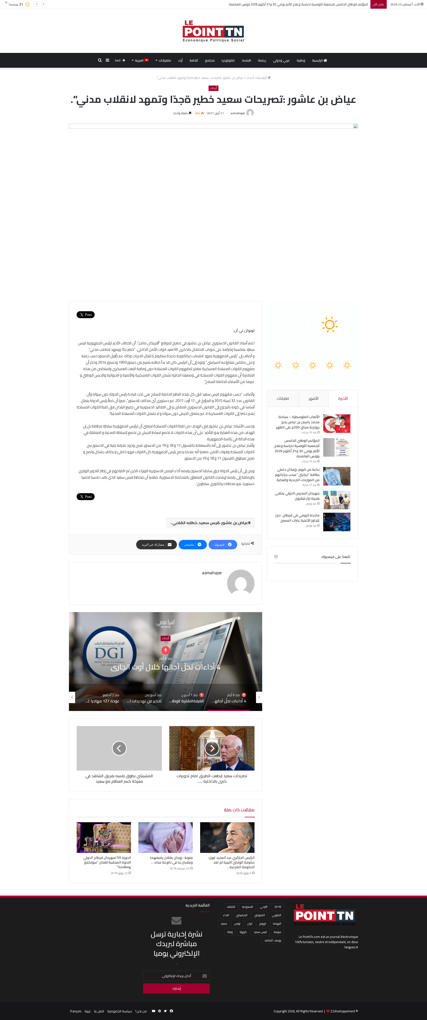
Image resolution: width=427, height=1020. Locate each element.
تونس (237, 923)
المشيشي (241, 915)
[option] (165, 661)
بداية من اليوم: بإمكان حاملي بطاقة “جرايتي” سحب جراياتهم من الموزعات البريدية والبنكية (308, 4)
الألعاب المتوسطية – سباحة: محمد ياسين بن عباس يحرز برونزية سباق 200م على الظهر (298, 422)
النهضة (277, 923)
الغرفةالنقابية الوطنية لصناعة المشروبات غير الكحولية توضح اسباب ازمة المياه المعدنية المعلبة (165, 666)
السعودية (247, 906)
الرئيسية (317, 60)
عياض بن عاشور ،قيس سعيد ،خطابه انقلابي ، (209, 522)
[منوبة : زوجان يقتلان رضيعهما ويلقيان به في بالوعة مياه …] (165, 837)
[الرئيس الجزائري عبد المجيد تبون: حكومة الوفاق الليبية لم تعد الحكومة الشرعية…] (227, 837)
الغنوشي (259, 915)
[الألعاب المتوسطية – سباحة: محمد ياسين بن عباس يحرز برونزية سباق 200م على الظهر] (336, 423)
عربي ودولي (281, 60)
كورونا (243, 932)
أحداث (250, 78)
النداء (226, 915)
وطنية (301, 60)
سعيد (224, 923)
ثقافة (194, 60)
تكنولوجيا (228, 60)
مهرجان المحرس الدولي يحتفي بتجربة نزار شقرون (297, 496)
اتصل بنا (99, 1011)
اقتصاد (246, 60)
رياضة (262, 60)
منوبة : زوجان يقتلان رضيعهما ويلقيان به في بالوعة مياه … (171, 859)
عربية (88, 1011)
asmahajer (238, 113)
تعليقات (283, 398)
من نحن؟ (141, 1011)
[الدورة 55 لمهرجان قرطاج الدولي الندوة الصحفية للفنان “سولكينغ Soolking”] (104, 837)
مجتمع (210, 60)
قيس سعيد (260, 932)
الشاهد (231, 906)
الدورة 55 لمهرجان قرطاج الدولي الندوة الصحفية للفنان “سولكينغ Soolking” (107, 862)
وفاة (230, 932)
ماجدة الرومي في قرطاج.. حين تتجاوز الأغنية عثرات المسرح (297, 518)
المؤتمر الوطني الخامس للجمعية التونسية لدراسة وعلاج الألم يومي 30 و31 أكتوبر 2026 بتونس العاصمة (297, 448)
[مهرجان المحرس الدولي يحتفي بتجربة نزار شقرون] (336, 500)
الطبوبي (276, 915)
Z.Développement (342, 1011)
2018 (277, 906)
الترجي (263, 906)
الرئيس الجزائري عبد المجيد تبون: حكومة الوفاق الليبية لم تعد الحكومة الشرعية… (231, 862)
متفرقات (165, 60)
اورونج (262, 923)
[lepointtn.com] (213, 31)
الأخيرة (343, 398)
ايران (249, 923)
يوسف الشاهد (272, 940)
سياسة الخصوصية (119, 1011)
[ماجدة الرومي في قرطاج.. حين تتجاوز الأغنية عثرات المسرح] (336, 522)
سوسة (277, 932)
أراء (180, 60)
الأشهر (314, 398)
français (75, 1011)
